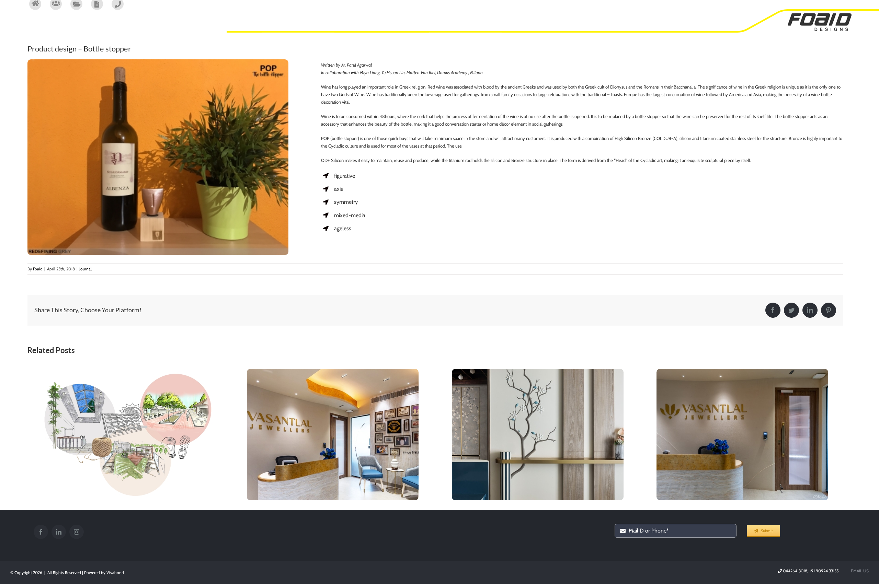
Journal (85, 268)
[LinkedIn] (59, 532)
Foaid (38, 268)
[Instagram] (76, 532)
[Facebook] (41, 532)
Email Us (859, 570)
